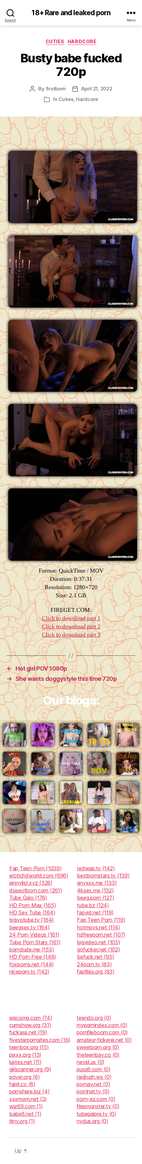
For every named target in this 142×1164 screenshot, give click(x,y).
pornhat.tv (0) (93, 1091)
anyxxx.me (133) (97, 883)
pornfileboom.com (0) (102, 1032)
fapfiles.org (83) (95, 971)
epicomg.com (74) (30, 1017)
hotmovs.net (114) (98, 927)
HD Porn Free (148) (32, 956)
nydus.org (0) (92, 1121)
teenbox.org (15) (29, 1047)
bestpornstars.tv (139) (103, 875)
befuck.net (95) (95, 956)
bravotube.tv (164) (31, 919)
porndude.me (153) (31, 949)
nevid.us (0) (90, 1062)
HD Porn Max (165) (32, 905)
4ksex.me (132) (95, 890)
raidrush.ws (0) (94, 1077)
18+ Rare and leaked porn (70, 12)
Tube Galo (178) (28, 897)
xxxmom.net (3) (28, 1099)
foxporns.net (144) (31, 964)
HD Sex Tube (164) (32, 912)
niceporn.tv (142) (29, 971)
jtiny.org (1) (22, 1121)
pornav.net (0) (93, 1084)
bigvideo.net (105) (98, 942)
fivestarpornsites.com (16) (39, 1040)
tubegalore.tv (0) (96, 1114)
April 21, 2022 (96, 88)
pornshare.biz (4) (29, 1091)
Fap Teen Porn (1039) (35, 868)
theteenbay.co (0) (98, 1054)
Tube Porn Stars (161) (34, 942)
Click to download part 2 (71, 626)
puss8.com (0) (94, 1069)
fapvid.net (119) (95, 912)
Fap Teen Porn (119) (101, 919)
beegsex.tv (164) (29, 927)
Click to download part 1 (71, 618)
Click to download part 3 (71, 635)
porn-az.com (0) (96, 1099)
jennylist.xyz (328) (31, 883)
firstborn (56, 88)
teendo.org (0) (94, 1017)
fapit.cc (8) (22, 1084)
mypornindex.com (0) (102, 1025)
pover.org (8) (24, 1077)
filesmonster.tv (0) (98, 1106)
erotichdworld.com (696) (38, 875)
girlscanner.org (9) (30, 1069)
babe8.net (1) (25, 1114)
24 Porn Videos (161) (34, 934)
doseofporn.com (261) (35, 890)
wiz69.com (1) (26, 1106)
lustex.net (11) (25, 1062)
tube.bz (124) (93, 905)
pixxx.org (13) (25, 1054)
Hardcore (82, 41)
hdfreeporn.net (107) (101, 934)
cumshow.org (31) (30, 1025)
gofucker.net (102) (98, 949)
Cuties (55, 41)
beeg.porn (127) (95, 897)
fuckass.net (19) (28, 1032)
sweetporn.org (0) (98, 1047)
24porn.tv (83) (94, 964)
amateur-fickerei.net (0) (104, 1040)
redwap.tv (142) (96, 868)
